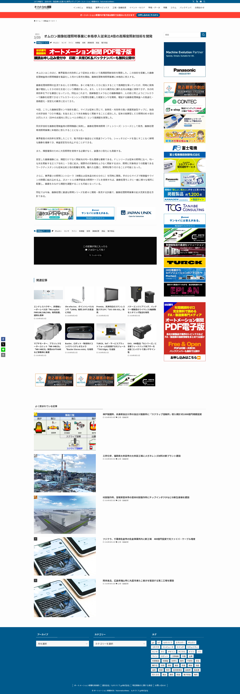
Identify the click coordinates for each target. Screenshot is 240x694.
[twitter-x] (193, 1)
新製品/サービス (42, 42)
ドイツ (191, 651)
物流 (168, 670)
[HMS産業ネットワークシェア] (185, 127)
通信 (171, 674)
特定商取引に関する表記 (142, 685)
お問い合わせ (160, 685)
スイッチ (180, 647)
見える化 (155, 674)
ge (153, 642)
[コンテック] (185, 113)
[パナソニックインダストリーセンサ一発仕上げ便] (185, 186)
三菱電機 (175, 656)
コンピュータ (167, 647)
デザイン (171, 651)
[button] (3, 339)
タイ (162, 651)
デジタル (182, 651)
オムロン (56, 42)
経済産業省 (177, 670)
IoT (159, 642)
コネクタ (155, 647)
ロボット (164, 656)
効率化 (174, 660)
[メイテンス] (54, 385)
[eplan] (185, 295)
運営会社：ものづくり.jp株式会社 (115, 685)
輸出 (164, 674)
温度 (154, 670)
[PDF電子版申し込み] (84, 60)
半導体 (189, 660)
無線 (161, 670)
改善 (183, 665)
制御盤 (77, 42)
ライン (70, 42)
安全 (197, 660)
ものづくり (167, 642)
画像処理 (91, 42)
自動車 (188, 670)
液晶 (197, 665)
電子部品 (104, 42)
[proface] (185, 281)
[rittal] (185, 256)
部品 (97, 42)
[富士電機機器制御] (185, 156)
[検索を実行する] (203, 34)
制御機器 (155, 660)
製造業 (196, 670)
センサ (64, 42)
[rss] (197, 1)
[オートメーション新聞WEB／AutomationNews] (43, 7)
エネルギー (180, 642)
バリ (199, 651)
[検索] (204, 1)
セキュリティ (192, 647)
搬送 (176, 665)
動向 (182, 660)
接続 (169, 665)
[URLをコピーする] (3, 355)
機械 (190, 665)
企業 (190, 656)
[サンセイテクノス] (95, 218)
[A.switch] (185, 171)
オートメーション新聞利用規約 (86, 685)
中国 (184, 656)
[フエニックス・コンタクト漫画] (54, 218)
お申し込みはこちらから (148, 15)
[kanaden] (185, 200)
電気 (196, 674)
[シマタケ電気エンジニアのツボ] (185, 142)
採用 (83, 42)
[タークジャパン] (185, 266)
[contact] (200, 1)
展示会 (155, 665)
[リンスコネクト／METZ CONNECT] (136, 385)
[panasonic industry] (185, 76)
